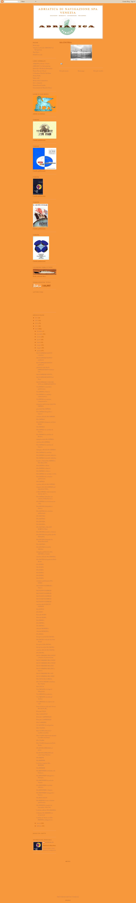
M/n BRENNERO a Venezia (44, 790)
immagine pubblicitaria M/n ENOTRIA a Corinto (44, 553)
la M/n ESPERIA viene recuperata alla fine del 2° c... (46, 493)
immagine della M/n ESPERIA (45, 439)
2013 (36, 320)
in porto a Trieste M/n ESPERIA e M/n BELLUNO (46, 462)
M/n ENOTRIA (40, 516)
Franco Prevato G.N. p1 (39, 71)
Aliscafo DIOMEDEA (42, 628)
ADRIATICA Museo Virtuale (41, 63)
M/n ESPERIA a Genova (43, 468)
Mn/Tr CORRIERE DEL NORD (45, 676)
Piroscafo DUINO (41, 615)
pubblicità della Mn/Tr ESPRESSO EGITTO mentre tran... (45, 369)
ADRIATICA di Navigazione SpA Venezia (68, 10)
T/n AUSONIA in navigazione (44, 725)
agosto (39, 339)
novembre (40, 334)
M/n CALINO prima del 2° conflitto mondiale (44, 732)
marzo (39, 823)
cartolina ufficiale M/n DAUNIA (45, 650)
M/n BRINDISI (40, 760)
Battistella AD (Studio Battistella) (42, 68)
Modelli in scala (37, 55)
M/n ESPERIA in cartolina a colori (46, 474)
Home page (81, 71)
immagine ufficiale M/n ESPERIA (46, 450)
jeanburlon (49, 842)
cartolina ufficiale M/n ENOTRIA (45, 557)
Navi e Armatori (37, 83)
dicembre (39, 331)
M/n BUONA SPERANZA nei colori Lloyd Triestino (44, 754)
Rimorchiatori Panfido (39, 85)
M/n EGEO (39, 612)
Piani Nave (36, 52)
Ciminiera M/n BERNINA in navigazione (44, 814)
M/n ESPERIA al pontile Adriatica (46, 455)
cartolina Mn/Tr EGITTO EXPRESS (43, 605)
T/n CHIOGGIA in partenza (44, 694)
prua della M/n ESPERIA (43, 409)
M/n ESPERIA (40, 419)
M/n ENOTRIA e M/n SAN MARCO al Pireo (44, 528)
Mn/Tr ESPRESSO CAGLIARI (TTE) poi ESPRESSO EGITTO (46, 383)
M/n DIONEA (40, 620)
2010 (36, 329)
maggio (39, 348)
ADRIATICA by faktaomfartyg (41, 66)
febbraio (39, 826)
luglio (39, 342)
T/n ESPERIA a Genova (43, 392)
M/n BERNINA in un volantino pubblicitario (45, 801)
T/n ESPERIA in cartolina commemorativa (43, 395)
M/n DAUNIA (40, 653)
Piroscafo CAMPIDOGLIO (43, 717)
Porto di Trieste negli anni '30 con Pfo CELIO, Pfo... (46, 708)
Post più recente (64, 71)
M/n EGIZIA (40, 564)
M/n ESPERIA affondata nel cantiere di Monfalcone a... (44, 498)
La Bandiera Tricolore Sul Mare (42, 73)
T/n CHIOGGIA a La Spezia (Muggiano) (44, 690)
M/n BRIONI (40, 758)
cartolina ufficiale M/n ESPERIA (45, 416)
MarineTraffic (37, 76)
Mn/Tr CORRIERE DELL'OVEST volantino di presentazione (45, 656)
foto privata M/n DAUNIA (43, 644)
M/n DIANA (39, 634)
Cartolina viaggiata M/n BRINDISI (43, 764)
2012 (36, 323)
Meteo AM (36, 78)
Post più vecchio (98, 71)
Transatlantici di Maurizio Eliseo (42, 88)
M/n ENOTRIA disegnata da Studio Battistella (44, 540)
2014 (36, 318)
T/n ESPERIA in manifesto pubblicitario (44, 388)
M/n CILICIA (40, 686)
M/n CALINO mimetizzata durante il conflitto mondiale (46, 737)
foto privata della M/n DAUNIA (45, 637)
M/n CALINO (40, 740)
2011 (36, 326)
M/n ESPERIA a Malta (42, 465)
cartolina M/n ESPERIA (43, 442)
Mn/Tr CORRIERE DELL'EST (45, 666)
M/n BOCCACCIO (41, 798)
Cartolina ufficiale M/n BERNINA (46, 810)
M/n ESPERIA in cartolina (44, 452)
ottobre (39, 337)
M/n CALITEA (40, 728)
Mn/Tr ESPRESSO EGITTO (44, 374)
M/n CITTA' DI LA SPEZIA (44, 679)
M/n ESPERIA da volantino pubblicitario (44, 478)
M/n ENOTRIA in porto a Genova (46, 532)
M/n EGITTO (40, 609)
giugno (39, 345)
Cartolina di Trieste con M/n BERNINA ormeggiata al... (44, 819)
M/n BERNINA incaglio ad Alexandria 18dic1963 (44, 806)
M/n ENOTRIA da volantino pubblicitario (44, 512)
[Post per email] (61, 63)
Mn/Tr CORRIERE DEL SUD (44, 673)
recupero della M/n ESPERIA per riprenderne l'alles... (45, 488)
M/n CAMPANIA (41, 722)
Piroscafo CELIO (41, 711)
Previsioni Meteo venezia (68, 897)
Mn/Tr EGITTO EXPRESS (43, 590)
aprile (38, 350)
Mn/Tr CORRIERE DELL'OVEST (45, 660)
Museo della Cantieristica (40, 80)
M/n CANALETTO (41, 714)
